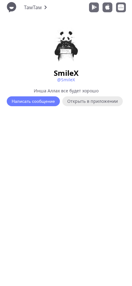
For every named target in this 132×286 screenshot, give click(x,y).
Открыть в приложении (92, 101)
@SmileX (66, 80)
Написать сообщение (33, 101)
